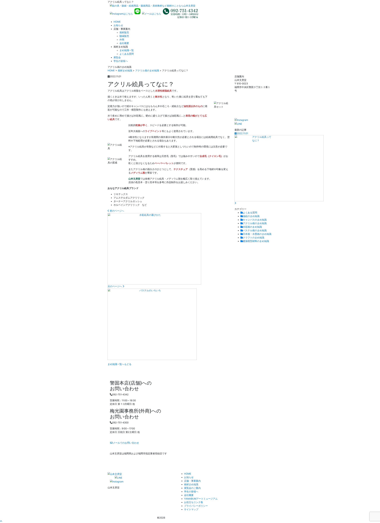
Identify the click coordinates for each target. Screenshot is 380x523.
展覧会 (117, 57)
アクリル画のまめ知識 (147, 70)
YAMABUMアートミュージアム (201, 498)
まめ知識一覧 (126, 50)
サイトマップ (191, 509)
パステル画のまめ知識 (255, 230)
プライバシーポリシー (196, 505)
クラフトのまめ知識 (253, 237)
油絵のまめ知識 (251, 216)
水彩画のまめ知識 (252, 226)
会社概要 (124, 43)
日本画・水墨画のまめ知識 (257, 233)
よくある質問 (126, 53)
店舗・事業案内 (192, 480)
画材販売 (124, 32)
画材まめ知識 (125, 70)
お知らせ (118, 25)
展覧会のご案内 (192, 487)
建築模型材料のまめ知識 (256, 241)
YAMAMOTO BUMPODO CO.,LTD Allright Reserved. (194, 517)
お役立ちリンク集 (193, 502)
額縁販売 (124, 35)
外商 (121, 39)
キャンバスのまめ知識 (255, 219)
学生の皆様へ (121, 60)
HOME (117, 21)
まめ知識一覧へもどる (119, 364)
